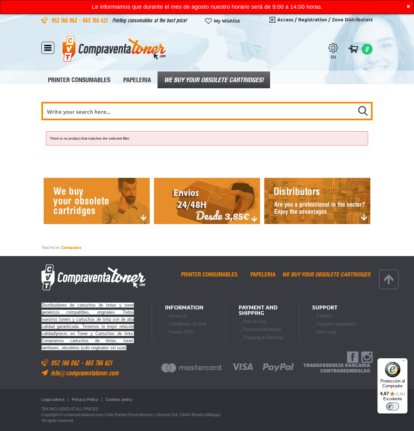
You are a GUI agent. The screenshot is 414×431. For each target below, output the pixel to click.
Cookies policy (119, 399)
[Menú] (404, 362)
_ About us (176, 315)
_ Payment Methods (260, 329)
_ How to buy (253, 321)
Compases (71, 247)
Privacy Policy (85, 399)
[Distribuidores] (317, 201)
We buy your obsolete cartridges (326, 274)
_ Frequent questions (334, 323)
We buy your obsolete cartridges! (214, 79)
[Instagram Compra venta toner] (367, 357)
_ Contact (322, 315)
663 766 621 (96, 20)
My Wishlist (227, 21)
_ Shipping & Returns (261, 337)
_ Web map (324, 331)
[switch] (392, 406)
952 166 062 (65, 20)
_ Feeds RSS (179, 331)
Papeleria (137, 79)
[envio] (207, 201)
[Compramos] (96, 201)
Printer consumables (79, 79)
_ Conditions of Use (185, 323)
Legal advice (53, 399)
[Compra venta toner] (114, 49)
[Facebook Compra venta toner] (352, 357)
